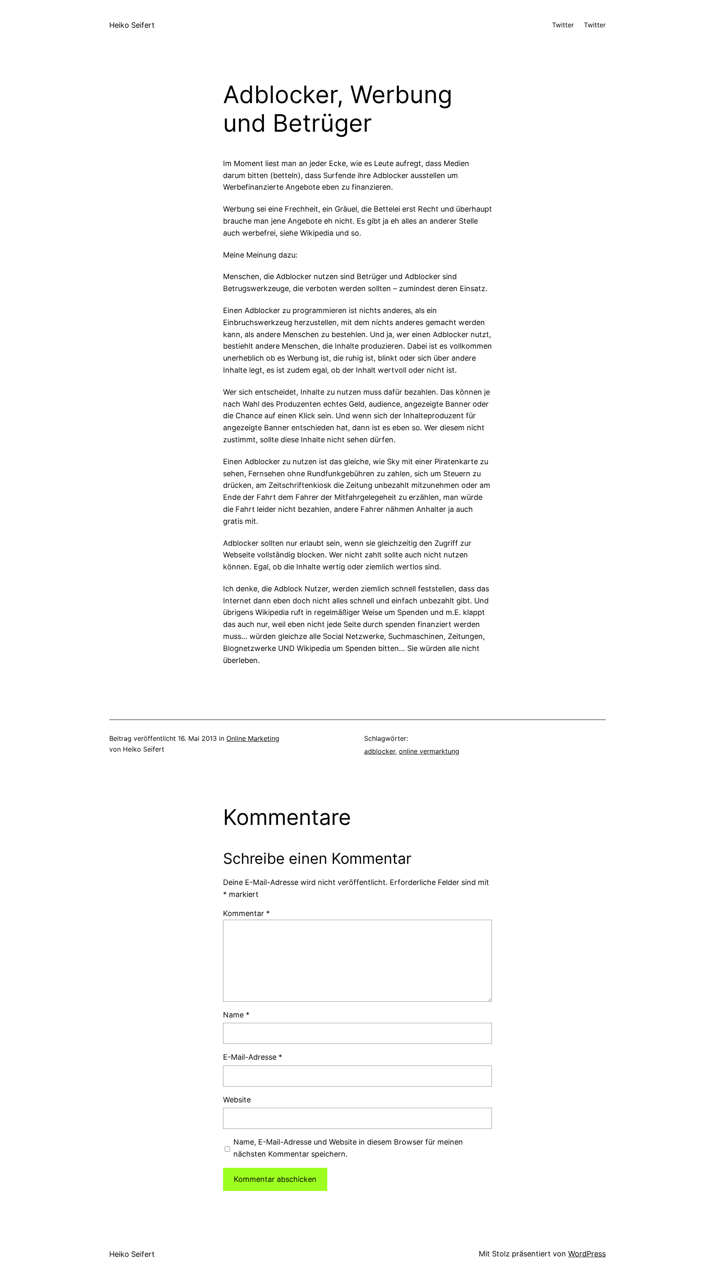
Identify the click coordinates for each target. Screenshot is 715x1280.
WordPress (587, 1253)
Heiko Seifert (132, 25)
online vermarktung (429, 751)
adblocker (379, 751)
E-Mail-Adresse (252, 1057)
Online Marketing (252, 738)
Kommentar (246, 913)
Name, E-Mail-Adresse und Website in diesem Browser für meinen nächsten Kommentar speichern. (348, 1148)
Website (237, 1099)
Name (236, 1014)
